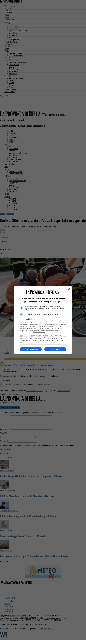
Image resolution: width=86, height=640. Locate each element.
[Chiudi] (69, 289)
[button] (43, 319)
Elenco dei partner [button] (39, 332)
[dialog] (43, 320)
